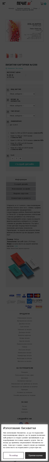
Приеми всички (35, 455)
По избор (13, 455)
